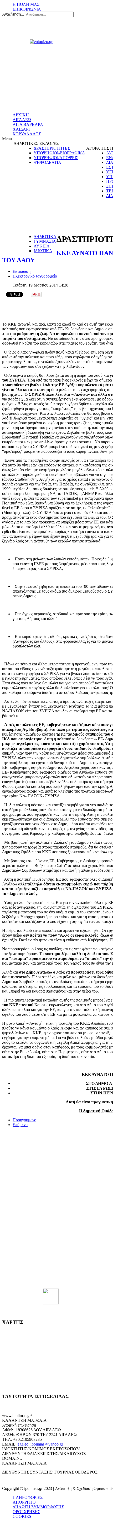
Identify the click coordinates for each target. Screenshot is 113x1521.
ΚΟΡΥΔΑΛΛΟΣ (27, 134)
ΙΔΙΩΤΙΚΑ (43, 251)
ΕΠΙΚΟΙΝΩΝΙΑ (27, 9)
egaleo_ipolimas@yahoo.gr (40, 1444)
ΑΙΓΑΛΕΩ (22, 119)
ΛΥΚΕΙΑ (42, 246)
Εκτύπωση (21, 271)
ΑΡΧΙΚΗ (21, 115)
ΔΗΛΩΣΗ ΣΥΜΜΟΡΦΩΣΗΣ (38, 1507)
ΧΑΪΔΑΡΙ (21, 129)
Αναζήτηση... (13, 14)
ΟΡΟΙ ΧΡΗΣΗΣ (26, 1511)
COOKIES (22, 1516)
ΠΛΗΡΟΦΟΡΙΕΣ (28, 1497)
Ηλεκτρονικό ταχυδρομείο (35, 276)
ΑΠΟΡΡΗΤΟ (24, 1502)
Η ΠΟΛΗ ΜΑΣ (26, 4)
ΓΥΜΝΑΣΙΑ (45, 241)
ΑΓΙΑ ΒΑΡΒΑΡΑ (28, 124)
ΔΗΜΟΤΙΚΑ (45, 236)
